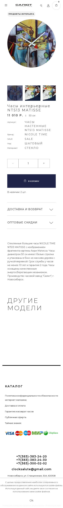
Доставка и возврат (25, 209)
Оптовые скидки (22, 222)
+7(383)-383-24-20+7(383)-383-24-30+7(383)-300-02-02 (31, 460)
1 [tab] (31, 333)
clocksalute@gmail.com (32, 469)
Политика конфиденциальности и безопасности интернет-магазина (31, 397)
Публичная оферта (15, 417)
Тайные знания (13, 423)
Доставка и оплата (15, 405)
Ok (31, 500)
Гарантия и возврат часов (19, 411)
